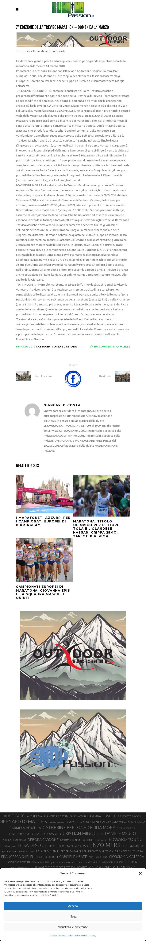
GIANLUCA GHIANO (98, 857)
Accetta (73, 906)
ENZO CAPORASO (77, 846)
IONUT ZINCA (126, 862)
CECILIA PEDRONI (126, 828)
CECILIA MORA (101, 827)
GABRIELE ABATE (73, 856)
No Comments (104, 346)
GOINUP (92, 862)
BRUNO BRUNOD (56, 822)
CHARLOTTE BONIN (19, 834)
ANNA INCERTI (78, 816)
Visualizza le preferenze (73, 927)
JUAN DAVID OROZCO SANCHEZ (60, 868)
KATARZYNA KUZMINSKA (112, 867)
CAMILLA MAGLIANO (84, 822)
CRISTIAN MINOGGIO (83, 833)
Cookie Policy (57, 935)
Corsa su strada (64, 346)
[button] (140, 873)
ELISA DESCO (31, 845)
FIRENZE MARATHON (100, 851)
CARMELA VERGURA (25, 828)
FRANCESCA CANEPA (129, 851)
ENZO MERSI (105, 845)
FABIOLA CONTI (47, 851)
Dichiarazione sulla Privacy (81, 935)
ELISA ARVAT (8, 846)
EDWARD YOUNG (125, 839)
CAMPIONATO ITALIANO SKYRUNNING (123, 822)
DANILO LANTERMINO (14, 840)
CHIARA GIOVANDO (46, 834)
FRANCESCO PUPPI (46, 856)
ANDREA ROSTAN (57, 816)
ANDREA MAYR (36, 816)
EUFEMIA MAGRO (133, 846)
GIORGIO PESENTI (19, 862)
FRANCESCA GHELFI (17, 856)
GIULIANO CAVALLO (76, 862)
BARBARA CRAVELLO (101, 816)
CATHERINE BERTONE (64, 827)
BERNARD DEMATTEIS (23, 821)
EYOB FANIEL (9, 851)
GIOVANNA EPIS (40, 862)
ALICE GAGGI (14, 816)
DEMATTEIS (65, 840)
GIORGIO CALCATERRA (126, 856)
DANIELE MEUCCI (120, 833)
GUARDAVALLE (107, 862)
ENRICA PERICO (54, 846)
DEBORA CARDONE (43, 839)
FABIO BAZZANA (27, 851)
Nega (73, 916)
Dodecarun (101, 840)
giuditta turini (58, 862)
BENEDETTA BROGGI (129, 816)
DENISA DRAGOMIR (82, 840)
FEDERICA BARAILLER (74, 851)
